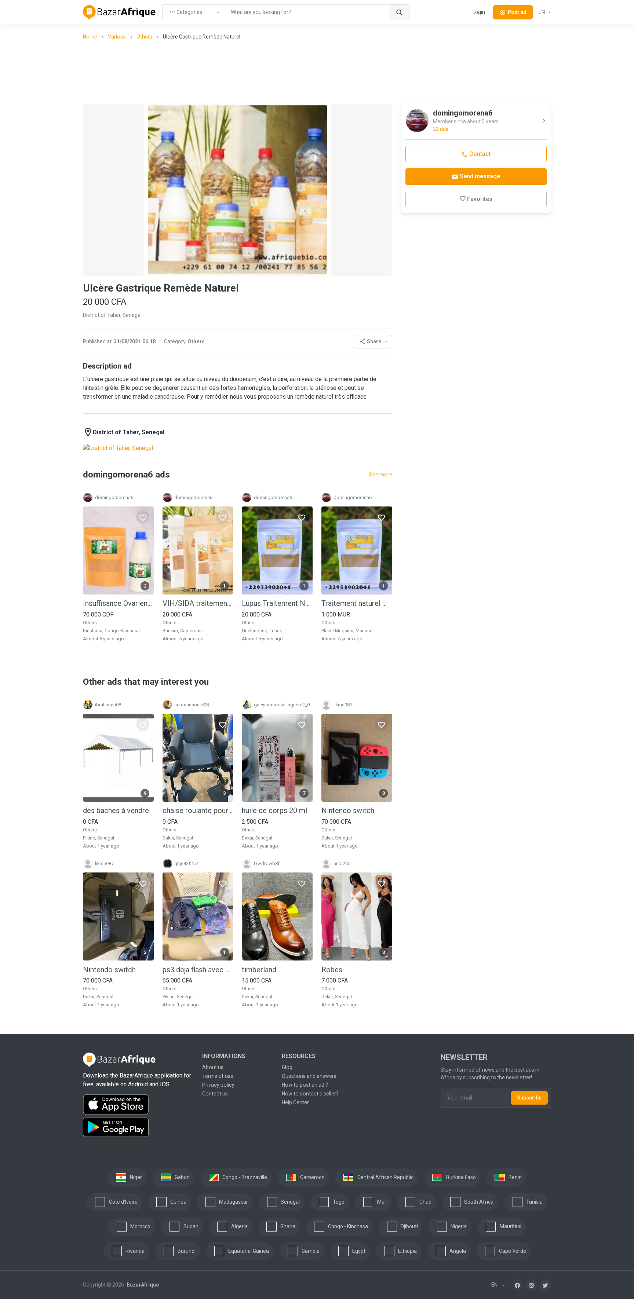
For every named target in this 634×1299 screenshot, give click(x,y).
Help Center (295, 1102)
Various (117, 37)
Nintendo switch (347, 810)
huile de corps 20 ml (274, 810)
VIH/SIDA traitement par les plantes (198, 603)
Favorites (479, 198)
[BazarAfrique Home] (119, 12)
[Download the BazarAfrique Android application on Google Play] (138, 1127)
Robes (331, 969)
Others (144, 37)
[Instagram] (531, 1285)
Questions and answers (309, 1076)
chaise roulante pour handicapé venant (198, 810)
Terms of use (217, 1076)
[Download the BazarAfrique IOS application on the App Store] (138, 1105)
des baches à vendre (116, 810)
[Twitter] (545, 1285)
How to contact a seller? (310, 1094)
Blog (287, 1067)
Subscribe (529, 1098)
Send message (479, 176)
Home (90, 37)
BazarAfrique (142, 1285)
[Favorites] (142, 517)
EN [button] (542, 12)
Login (479, 12)
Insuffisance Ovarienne (118, 603)
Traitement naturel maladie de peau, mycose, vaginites (356, 603)
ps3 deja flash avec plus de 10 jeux (198, 969)
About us (212, 1067)
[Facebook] (518, 1285)
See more (380, 474)
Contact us (215, 1094)
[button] (372, 341)
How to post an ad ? (305, 1085)
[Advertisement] (317, 71)
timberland (259, 969)
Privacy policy (218, 1085)
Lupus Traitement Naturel (277, 603)
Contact (479, 153)
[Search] (399, 12)
